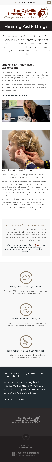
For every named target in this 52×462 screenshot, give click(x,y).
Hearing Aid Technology (15, 96)
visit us (35, 245)
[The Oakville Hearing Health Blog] (26, 341)
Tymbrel (31, 447)
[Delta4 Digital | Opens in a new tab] (26, 453)
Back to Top (26, 436)
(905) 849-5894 (27, 2)
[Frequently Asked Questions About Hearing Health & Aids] (26, 277)
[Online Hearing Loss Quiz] (26, 309)
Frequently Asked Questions (26, 287)
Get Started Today (14, 400)
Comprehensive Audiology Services (26, 351)
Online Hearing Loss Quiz (26, 319)
